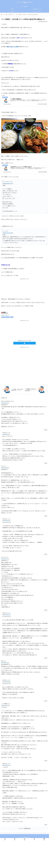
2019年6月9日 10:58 (6, 520)
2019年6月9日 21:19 (5, 558)
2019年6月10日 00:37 (6, 614)
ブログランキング (5, 315)
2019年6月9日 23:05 (5, 662)
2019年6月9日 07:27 (6, 434)
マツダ (12, 317)
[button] (45, 392)
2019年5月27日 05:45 (8, 233)
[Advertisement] (24, 288)
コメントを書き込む (24, 828)
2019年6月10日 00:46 (6, 681)
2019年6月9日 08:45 (5, 467)
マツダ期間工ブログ (6, 317)
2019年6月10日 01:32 (6, 765)
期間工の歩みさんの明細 (12, 46)
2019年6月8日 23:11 (5, 402)
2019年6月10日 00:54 (5, 705)
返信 (46, 429)
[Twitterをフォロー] (24, 343)
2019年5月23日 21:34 (8, 183)
